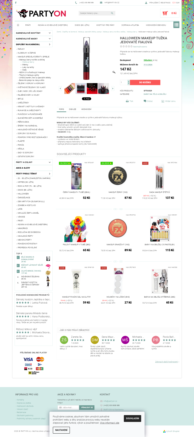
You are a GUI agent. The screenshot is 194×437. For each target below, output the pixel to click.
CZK (174, 3)
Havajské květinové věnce (31, 129)
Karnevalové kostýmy (28, 33)
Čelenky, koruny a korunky (31, 83)
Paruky (21, 49)
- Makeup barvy (27, 62)
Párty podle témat (26, 173)
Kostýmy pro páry (105, 25)
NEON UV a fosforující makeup (32, 72)
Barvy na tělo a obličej (155, 94)
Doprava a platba (130, 25)
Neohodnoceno (140, 47)
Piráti (28, 25)
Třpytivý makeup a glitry (29, 75)
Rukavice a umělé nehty (29, 110)
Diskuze (72, 109)
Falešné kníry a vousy (29, 95)
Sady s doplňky (25, 153)
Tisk (131, 101)
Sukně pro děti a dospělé (30, 118)
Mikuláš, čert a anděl (28, 213)
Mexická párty (25, 240)
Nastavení (61, 430)
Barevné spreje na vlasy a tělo (31, 80)
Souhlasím (132, 418)
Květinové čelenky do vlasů (32, 87)
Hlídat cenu (170, 101)
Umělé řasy (23, 103)
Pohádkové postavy (27, 244)
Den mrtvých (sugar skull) (31, 201)
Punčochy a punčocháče (30, 114)
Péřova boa (23, 122)
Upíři (20, 209)
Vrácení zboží (22, 409)
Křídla (21, 149)
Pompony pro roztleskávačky (33, 137)
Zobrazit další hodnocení (166, 362)
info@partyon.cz (110, 401)
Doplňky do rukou (27, 133)
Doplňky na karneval (28, 44)
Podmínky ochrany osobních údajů (31, 419)
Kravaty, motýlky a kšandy (31, 106)
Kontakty (20, 400)
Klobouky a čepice (27, 53)
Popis (61, 109)
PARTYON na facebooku (114, 410)
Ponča (21, 145)
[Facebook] (16, 2)
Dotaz (150, 101)
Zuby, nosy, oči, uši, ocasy (30, 91)
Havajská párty (25, 236)
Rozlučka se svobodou (29, 232)
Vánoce (21, 217)
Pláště (21, 141)
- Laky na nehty (27, 67)
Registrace (165, 3)
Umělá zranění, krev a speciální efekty (35, 78)
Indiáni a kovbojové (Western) (53, 25)
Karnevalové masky (27, 39)
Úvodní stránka (18, 25)
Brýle (20, 99)
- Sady (24, 70)
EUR (177, 3)
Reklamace (21, 412)
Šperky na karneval (27, 126)
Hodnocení (86, 109)
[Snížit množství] (128, 83)
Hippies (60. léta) (26, 182)
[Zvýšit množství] (128, 81)
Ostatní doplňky (26, 156)
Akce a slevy (23, 168)
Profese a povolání (27, 247)
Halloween (23, 194)
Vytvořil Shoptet (172, 431)
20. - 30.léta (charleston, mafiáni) (34, 178)
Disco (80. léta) (82, 25)
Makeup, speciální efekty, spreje (33, 57)
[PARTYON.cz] (41, 14)
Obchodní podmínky (25, 415)
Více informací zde (109, 422)
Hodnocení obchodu (156, 25)
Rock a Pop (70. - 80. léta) (30, 186)
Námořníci (23, 228)
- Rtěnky (24, 65)
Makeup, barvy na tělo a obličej (32, 60)
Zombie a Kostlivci (27, 205)
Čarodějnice (24, 198)
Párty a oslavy (24, 162)
